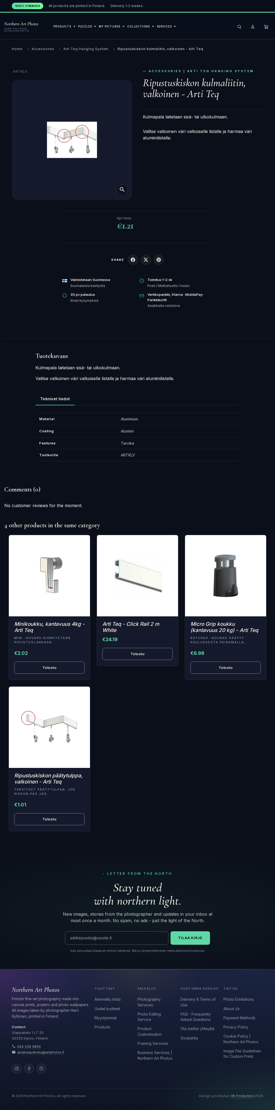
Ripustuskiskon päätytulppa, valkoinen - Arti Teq (48, 778)
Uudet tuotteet (107, 1008)
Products (102, 1027)
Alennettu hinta (108, 999)
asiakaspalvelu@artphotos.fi (40, 1052)
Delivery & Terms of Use (198, 1002)
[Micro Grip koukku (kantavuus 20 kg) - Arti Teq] (225, 575)
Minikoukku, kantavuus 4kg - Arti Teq (49, 627)
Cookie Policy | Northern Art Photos (240, 1039)
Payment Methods (239, 1018)
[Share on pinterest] (159, 260)
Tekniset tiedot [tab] (55, 398)
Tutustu (49, 667)
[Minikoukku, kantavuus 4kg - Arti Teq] (49, 575)
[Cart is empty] (266, 26)
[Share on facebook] (133, 260)
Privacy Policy (235, 1027)
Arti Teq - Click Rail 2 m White (130, 627)
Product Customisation (150, 1031)
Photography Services (149, 1002)
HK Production (242, 1096)
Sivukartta (189, 1038)
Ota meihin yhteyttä (197, 1028)
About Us (231, 1008)
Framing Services (153, 1043)
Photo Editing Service (149, 1017)
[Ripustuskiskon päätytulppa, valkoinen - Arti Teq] (49, 727)
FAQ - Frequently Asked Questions (195, 1017)
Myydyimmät (106, 1018)
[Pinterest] (41, 1068)
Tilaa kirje (190, 938)
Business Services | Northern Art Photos (155, 1055)
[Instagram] (16, 1068)
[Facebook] (29, 1068)
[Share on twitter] (146, 260)
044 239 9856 (29, 1047)
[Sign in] (252, 26)
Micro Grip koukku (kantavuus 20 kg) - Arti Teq (224, 627)
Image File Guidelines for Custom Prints (242, 1054)
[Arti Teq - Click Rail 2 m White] (137, 575)
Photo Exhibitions (238, 999)
